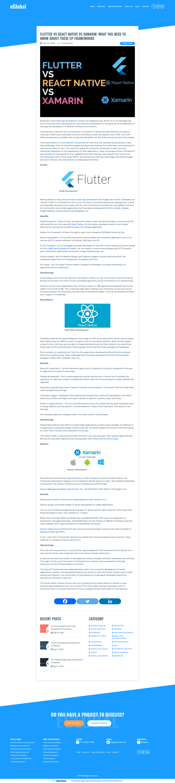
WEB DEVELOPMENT (121, 652)
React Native (77, 224)
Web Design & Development (20, 749)
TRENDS (94, 652)
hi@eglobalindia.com (118, 742)
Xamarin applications (49, 529)
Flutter (110, 208)
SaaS (116, 645)
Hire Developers (115, 6)
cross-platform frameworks (72, 143)
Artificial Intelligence (98, 625)
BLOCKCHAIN (118, 625)
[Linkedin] (110, 601)
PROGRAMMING (96, 645)
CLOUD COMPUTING (98, 629)
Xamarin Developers (50, 755)
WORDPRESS (118, 656)
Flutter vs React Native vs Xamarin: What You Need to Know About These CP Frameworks (83, 36)
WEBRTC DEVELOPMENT (99, 656)
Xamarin (79, 478)
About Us (129, 6)
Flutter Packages (47, 246)
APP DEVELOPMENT (119, 638)
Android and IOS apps (108, 439)
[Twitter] (88, 601)
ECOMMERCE (95, 632)
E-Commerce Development (20, 758)
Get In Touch (74, 723)
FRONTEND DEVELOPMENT (123, 632)
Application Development (20, 746)
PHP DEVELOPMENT (121, 642)
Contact (146, 6)
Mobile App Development (19, 752)
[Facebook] (65, 601)
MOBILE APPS (127, 43)
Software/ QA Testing (18, 755)
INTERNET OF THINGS (98, 636)
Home (92, 6)
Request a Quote (99, 723)
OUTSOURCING (96, 642)
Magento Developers (51, 746)
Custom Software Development (22, 742)
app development (48, 154)
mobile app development (66, 121)
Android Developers (50, 752)
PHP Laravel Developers (52, 742)
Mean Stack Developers (52, 749)
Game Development (18, 762)
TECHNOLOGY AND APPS (123, 649)
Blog (137, 6)
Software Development (99, 649)
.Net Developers (49, 758)
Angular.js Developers (51, 762)
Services (101, 6)
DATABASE (118, 629)
